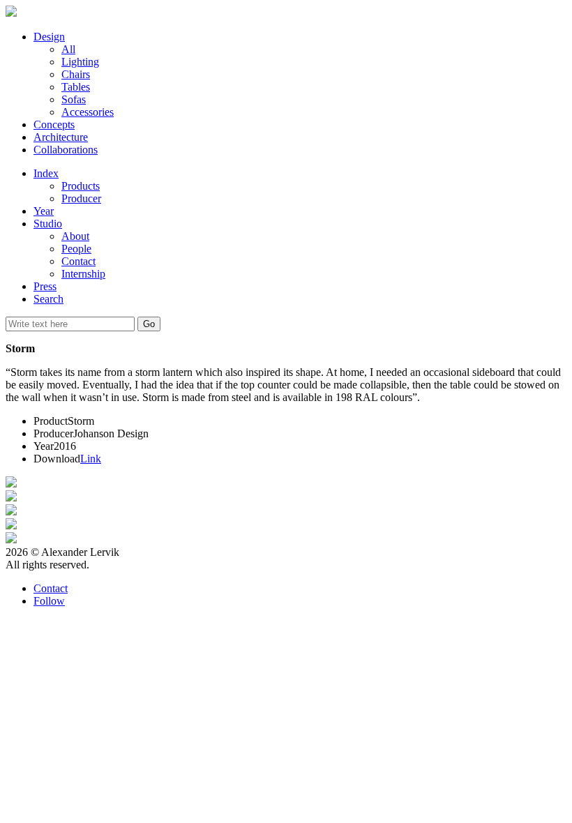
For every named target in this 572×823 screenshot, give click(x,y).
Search (48, 299)
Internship (83, 274)
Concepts (54, 124)
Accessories (87, 112)
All (68, 49)
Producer (81, 198)
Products (80, 186)
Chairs (75, 74)
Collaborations (65, 150)
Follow (49, 601)
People (76, 249)
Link (90, 459)
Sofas (73, 99)
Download (56, 459)
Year (43, 211)
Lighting (80, 62)
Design (49, 37)
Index (46, 173)
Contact (78, 261)
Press (45, 286)
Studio (47, 223)
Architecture (60, 137)
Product (50, 421)
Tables (75, 87)
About (75, 236)
